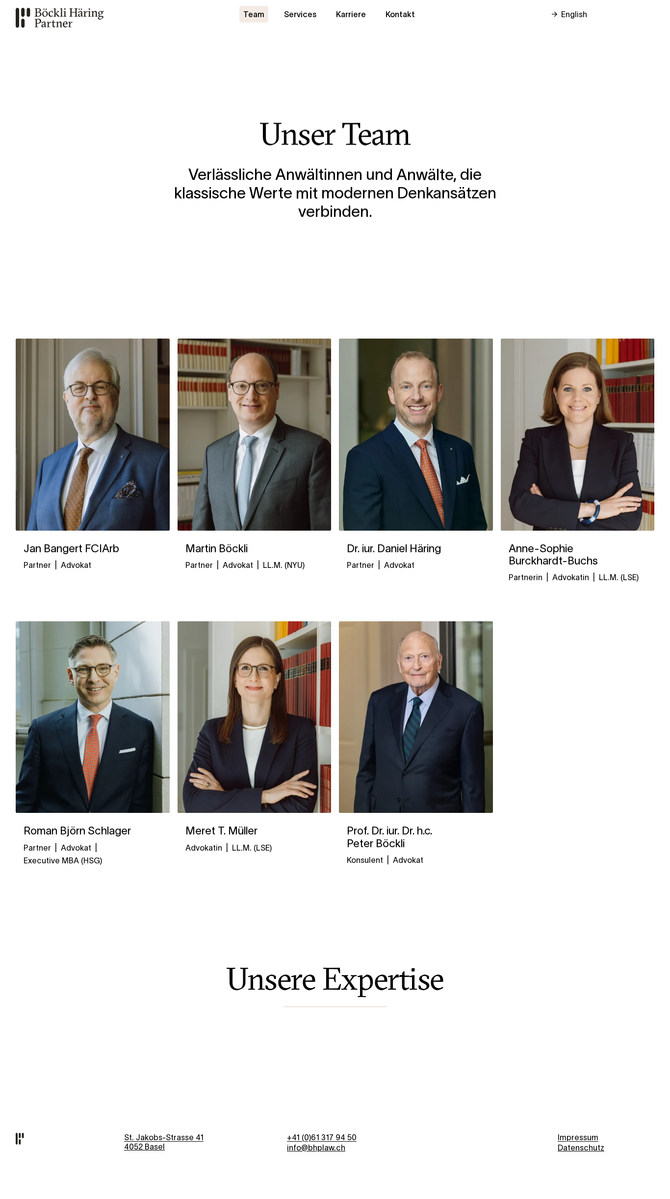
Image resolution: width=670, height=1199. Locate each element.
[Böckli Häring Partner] (63, 17)
